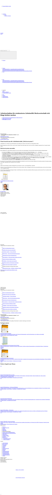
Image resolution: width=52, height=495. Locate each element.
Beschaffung (15, 69)
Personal (16, 81)
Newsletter (4, 436)
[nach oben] (0, 494)
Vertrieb (30, 82)
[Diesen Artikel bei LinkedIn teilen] (38, 203)
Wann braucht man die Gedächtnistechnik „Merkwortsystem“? (12, 117)
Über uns (3, 426)
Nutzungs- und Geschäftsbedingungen (8, 432)
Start (3, 94)
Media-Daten (4, 434)
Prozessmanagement (12, 82)
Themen (3, 68)
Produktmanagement (21, 81)
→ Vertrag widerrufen (5, 439)
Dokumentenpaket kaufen (4, 136)
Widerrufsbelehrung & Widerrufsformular (9, 433)
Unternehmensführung (25, 82)
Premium (3, 60)
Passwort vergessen (7, 15)
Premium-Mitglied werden (6, 92)
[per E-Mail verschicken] (23, 211)
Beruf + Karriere (10, 69)
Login (5, 14)
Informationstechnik (8, 81)
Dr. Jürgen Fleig (3, 191)
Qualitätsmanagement (18, 82)
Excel (3, 71)
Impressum (4, 429)
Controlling (19, 69)
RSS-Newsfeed (4, 437)
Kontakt (3, 428)
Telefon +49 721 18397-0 (20, 469)
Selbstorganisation (5, 97)
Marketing (13, 81)
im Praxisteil (6, 119)
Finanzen (22, 69)
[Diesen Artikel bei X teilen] (23, 203)
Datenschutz (4, 430)
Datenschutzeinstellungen (6, 431)
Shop (3, 79)
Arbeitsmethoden (5, 69)
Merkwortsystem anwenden (6, 118)
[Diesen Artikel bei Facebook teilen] (8, 203)
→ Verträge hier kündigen (6, 438)
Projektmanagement (5, 82)
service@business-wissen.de (20, 477)
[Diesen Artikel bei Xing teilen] (8, 211)
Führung (3, 81)
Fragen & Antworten (5, 427)
